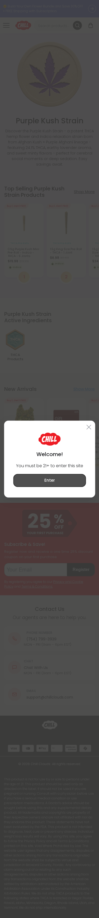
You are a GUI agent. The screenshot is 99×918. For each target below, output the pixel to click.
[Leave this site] (89, 427)
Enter (49, 480)
